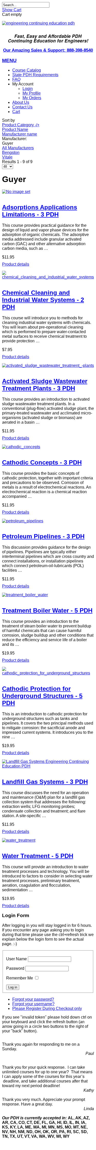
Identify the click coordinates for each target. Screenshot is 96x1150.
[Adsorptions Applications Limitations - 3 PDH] (48, 191)
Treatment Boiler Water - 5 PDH (47, 610)
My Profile (32, 93)
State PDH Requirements (35, 75)
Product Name (15, 129)
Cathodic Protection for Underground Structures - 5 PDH (42, 695)
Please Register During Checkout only (47, 1008)
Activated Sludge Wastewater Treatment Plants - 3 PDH (44, 385)
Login (28, 88)
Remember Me (19, 978)
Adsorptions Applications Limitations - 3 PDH (39, 211)
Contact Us (22, 107)
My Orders (32, 98)
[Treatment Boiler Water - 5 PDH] (48, 595)
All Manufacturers (18, 148)
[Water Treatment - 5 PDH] (48, 840)
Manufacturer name (19, 134)
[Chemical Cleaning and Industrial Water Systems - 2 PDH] (48, 275)
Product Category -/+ (20, 125)
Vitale (7, 157)
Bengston (10, 152)
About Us (20, 102)
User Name (16, 959)
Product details (15, 264)
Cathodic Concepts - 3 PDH (42, 462)
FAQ (16, 79)
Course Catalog (26, 70)
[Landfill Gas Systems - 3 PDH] (48, 764)
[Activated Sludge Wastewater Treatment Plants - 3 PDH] (48, 365)
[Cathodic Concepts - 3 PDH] (48, 447)
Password (15, 968)
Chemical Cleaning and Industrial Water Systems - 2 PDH (43, 299)
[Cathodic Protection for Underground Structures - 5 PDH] (48, 671)
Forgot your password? (33, 999)
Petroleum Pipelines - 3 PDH (43, 536)
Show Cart (11, 10)
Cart (16, 111)
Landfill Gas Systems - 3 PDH (45, 781)
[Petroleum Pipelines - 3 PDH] (48, 521)
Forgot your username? (33, 1004)
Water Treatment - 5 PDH (37, 855)
